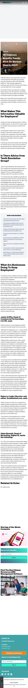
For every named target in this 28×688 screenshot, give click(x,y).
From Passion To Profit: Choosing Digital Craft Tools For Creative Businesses (13, 248)
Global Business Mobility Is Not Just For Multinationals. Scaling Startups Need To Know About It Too (13, 225)
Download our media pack (14, 653)
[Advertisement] (14, 23)
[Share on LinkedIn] (2, 684)
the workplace (5, 277)
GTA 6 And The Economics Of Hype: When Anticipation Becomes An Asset (14, 219)
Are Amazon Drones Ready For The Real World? (13, 234)
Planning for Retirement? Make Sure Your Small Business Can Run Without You (13, 230)
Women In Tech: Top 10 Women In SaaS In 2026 (13, 244)
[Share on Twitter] (2, 681)
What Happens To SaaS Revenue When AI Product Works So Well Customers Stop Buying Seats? (13, 254)
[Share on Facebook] (2, 678)
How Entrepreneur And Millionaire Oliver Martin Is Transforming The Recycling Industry (13, 239)
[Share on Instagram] (2, 686)
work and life (4, 410)
